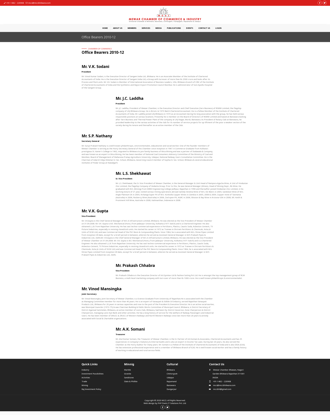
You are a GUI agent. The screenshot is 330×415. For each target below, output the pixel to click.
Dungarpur (172, 389)
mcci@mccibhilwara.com (39, 3)
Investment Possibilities (93, 373)
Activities (86, 377)
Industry (85, 369)
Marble (127, 369)
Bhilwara (171, 369)
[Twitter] (325, 3)
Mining (85, 385)
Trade (84, 381)
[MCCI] (165, 15)
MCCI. (164, 400)
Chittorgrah (172, 373)
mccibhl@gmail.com (222, 389)
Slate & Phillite (130, 381)
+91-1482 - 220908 (15, 3)
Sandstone (129, 377)
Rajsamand (171, 381)
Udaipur (170, 377)
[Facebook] (320, 3)
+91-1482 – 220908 (222, 381)
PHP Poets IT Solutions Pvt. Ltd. (172, 403)
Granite (127, 373)
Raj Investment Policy (91, 389)
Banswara (171, 385)
